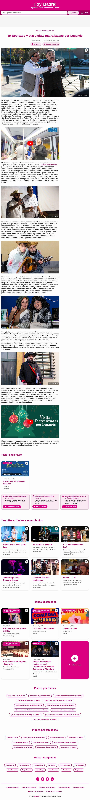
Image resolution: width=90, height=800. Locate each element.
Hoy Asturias (53, 770)
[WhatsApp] (37, 779)
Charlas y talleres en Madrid (23, 747)
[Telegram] (42, 779)
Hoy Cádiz (78, 770)
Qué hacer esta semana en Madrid (29, 700)
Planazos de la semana (36, 792)
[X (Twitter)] (52, 779)
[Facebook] (47, 779)
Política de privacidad (29, 787)
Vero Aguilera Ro (53, 40)
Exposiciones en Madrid (41, 742)
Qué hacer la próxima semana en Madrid (59, 700)
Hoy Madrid (10, 765)
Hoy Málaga (40, 770)
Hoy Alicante (26, 770)
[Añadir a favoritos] (86, 50)
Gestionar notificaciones (47, 787)
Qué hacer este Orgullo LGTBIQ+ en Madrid (25, 714)
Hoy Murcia (66, 770)
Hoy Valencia (38, 765)
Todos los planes (12, 737)
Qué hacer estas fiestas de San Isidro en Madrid (31, 710)
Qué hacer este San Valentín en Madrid (29, 705)
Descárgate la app (64, 787)
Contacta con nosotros (54, 792)
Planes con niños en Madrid (46, 747)
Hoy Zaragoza (65, 765)
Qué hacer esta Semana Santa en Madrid (60, 705)
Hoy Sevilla (51, 765)
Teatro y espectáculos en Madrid (34, 737)
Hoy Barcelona (24, 765)
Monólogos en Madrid (76, 737)
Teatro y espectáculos (45, 31)
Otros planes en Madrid (68, 747)
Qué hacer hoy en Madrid (16, 695)
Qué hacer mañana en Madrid (40, 695)
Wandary (37, 796)
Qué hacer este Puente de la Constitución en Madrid (62, 714)
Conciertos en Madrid (21, 742)
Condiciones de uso (12, 787)
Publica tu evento (78, 787)
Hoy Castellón (12, 770)
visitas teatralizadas (49, 165)
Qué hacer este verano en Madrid (63, 710)
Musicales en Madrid (57, 737)
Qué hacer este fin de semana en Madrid (68, 695)
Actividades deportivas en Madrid (65, 742)
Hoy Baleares (79, 765)
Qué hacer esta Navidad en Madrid (45, 719)
